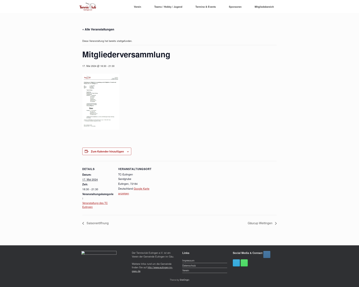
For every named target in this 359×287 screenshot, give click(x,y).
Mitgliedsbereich (264, 6)
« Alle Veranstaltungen (98, 29)
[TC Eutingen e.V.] (88, 6)
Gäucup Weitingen (260, 223)
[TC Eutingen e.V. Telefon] (244, 262)
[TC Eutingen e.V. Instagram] (266, 254)
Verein (137, 6)
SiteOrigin (184, 279)
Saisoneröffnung (97, 223)
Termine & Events (205, 6)
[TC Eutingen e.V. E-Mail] (236, 262)
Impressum (188, 260)
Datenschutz (189, 265)
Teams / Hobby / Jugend (168, 6)
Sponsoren (235, 6)
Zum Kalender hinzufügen (107, 151)
